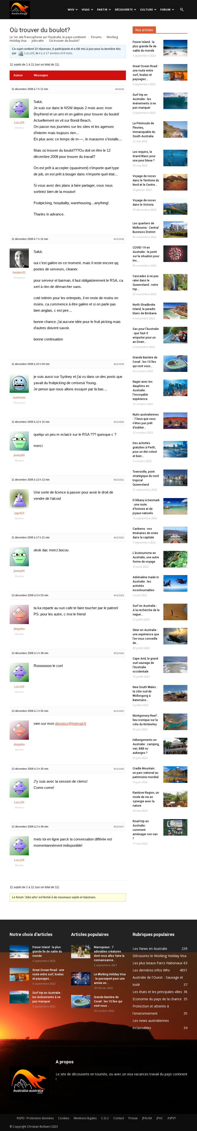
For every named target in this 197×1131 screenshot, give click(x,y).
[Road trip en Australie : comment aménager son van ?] (175, 827)
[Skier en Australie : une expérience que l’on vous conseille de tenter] (175, 636)
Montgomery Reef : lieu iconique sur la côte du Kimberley (145, 720)
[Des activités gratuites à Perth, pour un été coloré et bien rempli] (175, 449)
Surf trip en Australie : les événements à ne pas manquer (47, 997)
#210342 (119, 537)
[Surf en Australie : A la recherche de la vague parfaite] (175, 612)
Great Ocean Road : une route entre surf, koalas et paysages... (48, 974)
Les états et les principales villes (157, 991)
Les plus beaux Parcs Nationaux (157, 963)
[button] (181, 9)
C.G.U (105, 1118)
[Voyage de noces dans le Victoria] (175, 206)
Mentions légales (85, 1118)
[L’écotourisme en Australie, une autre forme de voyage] (175, 559)
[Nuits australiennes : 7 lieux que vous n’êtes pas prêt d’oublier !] (175, 420)
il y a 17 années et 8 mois (55, 53)
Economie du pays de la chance (157, 999)
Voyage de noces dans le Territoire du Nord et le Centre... (146, 180)
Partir (102, 9)
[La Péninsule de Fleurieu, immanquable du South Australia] (175, 129)
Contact (118, 1118)
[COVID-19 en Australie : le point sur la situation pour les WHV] (175, 253)
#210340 (119, 422)
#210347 (119, 826)
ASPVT (171, 1118)
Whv (71, 9)
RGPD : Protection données (35, 1118)
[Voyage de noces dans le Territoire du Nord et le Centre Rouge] (175, 182)
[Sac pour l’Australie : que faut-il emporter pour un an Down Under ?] (175, 335)
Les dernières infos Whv (151, 970)
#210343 (119, 595)
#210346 (119, 769)
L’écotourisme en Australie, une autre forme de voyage (146, 557)
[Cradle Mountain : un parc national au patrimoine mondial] (175, 774)
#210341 (119, 479)
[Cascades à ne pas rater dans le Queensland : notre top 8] (175, 282)
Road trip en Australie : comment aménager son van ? (145, 830)
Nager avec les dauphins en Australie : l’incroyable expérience (143, 390)
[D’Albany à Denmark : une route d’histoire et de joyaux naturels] (175, 506)
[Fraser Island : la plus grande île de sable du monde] (175, 48)
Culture (146, 9)
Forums (96, 37)
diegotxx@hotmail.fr (70, 723)
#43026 (119, 89)
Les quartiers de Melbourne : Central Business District (146, 228)
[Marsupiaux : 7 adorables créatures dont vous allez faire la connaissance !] (80, 951)
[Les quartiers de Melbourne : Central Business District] (175, 229)
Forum (165, 9)
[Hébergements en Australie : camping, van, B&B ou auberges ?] (175, 746)
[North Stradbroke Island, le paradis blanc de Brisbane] (175, 311)
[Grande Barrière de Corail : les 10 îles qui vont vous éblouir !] (175, 363)
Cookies (63, 1118)
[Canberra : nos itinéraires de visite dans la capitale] (175, 535)
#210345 (119, 711)
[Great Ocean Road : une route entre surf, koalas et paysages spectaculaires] (175, 72)
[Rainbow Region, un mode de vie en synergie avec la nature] (175, 799)
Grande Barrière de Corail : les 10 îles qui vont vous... (145, 362)
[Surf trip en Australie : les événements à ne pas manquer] (175, 101)
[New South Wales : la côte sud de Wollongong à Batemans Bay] (175, 693)
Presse (133, 1118)
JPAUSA (147, 1118)
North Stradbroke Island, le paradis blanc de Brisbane (145, 309)
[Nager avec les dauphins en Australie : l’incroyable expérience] (175, 388)
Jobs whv (38, 41)
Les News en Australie (150, 948)
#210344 (119, 653)
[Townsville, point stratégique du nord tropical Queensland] (175, 478)
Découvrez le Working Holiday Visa (159, 955)
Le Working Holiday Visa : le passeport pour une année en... (110, 979)
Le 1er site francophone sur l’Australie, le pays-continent (48, 37)
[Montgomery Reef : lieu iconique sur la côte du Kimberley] (175, 722)
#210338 (119, 239)
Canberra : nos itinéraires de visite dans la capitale (145, 533)
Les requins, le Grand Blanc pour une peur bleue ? (144, 156)
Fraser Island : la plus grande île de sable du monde (144, 46)
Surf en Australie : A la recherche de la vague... (146, 610)
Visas (86, 9)
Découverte (124, 9)
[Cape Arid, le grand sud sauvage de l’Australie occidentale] (175, 664)
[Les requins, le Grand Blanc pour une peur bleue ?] (175, 158)
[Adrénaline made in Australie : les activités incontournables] (175, 583)
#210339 (119, 364)
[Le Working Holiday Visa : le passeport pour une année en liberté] (80, 978)
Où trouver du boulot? (40, 30)
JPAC (160, 1118)
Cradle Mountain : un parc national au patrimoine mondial (146, 773)
